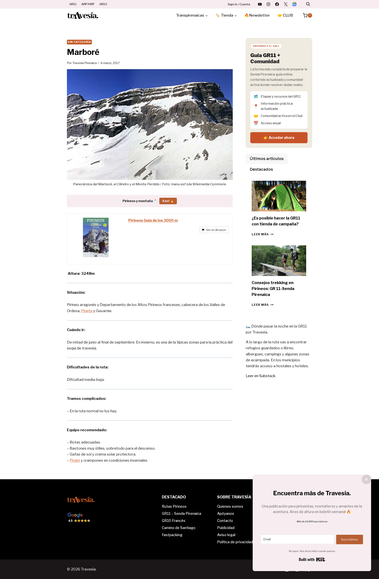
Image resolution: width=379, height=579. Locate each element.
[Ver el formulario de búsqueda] (308, 4)
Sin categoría (79, 41)
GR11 (73, 4)
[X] (285, 4)
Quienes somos (230, 506)
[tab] (267, 158)
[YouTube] (260, 4)
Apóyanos (225, 513)
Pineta (86, 311)
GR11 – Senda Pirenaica (181, 513)
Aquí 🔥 (168, 200)
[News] (294, 4)
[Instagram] (268, 4)
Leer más (262, 234)
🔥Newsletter (257, 15)
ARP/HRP (88, 4)
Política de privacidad (235, 542)
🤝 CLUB (285, 15)
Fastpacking (172, 535)
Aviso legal (226, 535)
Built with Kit (312, 559)
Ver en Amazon (216, 230)
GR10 (103, 4)
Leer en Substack (260, 376)
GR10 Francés (173, 521)
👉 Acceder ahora (279, 138)
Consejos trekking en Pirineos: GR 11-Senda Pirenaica (273, 288)
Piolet (75, 460)
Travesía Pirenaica (84, 63)
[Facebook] (277, 4)
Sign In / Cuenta (239, 4)
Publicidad (226, 528)
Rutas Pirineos (174, 506)
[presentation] (279, 196)
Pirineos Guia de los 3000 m (153, 220)
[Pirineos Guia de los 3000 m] (95, 237)
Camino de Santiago (178, 528)
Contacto (225, 521)
